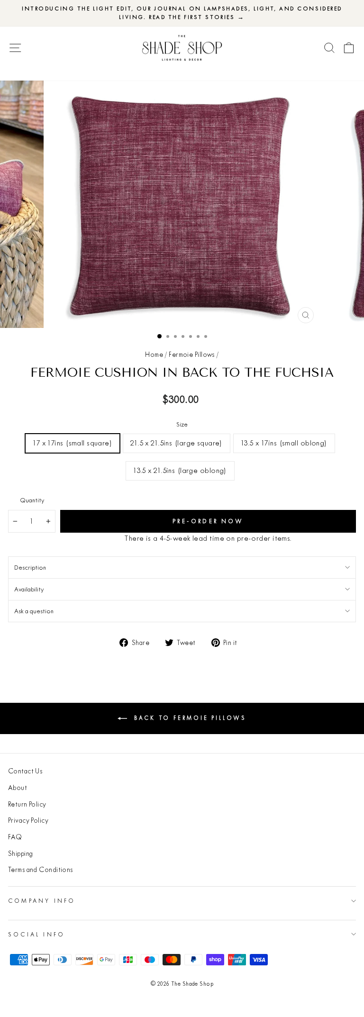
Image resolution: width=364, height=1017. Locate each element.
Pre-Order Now (208, 521)
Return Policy (27, 804)
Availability (29, 589)
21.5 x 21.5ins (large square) (176, 442)
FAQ (15, 837)
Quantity (32, 500)
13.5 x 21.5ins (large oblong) (180, 470)
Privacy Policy (28, 820)
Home (154, 354)
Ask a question (34, 611)
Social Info (36, 934)
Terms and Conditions (40, 869)
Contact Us (25, 771)
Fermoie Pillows (192, 354)
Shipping (20, 853)
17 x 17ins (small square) (72, 442)
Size (182, 424)
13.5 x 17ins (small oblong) (284, 442)
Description (30, 567)
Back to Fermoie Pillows (188, 718)
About (17, 787)
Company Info (41, 900)
